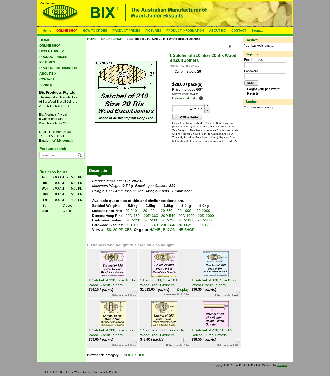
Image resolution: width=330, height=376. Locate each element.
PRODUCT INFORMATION (185, 30)
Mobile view (47, 3)
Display (183, 289)
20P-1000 (186, 220)
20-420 (149, 211)
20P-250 (133, 220)
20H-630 (185, 225)
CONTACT (238, 30)
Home (47, 30)
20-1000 (184, 211)
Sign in (251, 82)
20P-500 (151, 220)
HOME (154, 230)
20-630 (166, 211)
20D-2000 (206, 215)
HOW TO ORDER (95, 30)
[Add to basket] (134, 290)
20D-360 (151, 215)
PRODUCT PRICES (126, 30)
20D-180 (133, 215)
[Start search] (80, 155)
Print (232, 46)
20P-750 (168, 220)
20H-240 (151, 225)
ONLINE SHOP (67, 30)
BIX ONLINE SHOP (178, 230)
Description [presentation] (99, 170)
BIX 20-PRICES (119, 230)
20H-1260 (204, 225)
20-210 (131, 211)
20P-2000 (205, 220)
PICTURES (153, 30)
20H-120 (132, 225)
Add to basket (189, 116)
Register (253, 93)
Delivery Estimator (185, 98)
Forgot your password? (264, 89)
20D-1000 (186, 215)
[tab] (99, 170)
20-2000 (203, 211)
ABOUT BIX (217, 30)
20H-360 (168, 225)
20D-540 (168, 215)
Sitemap (257, 30)
